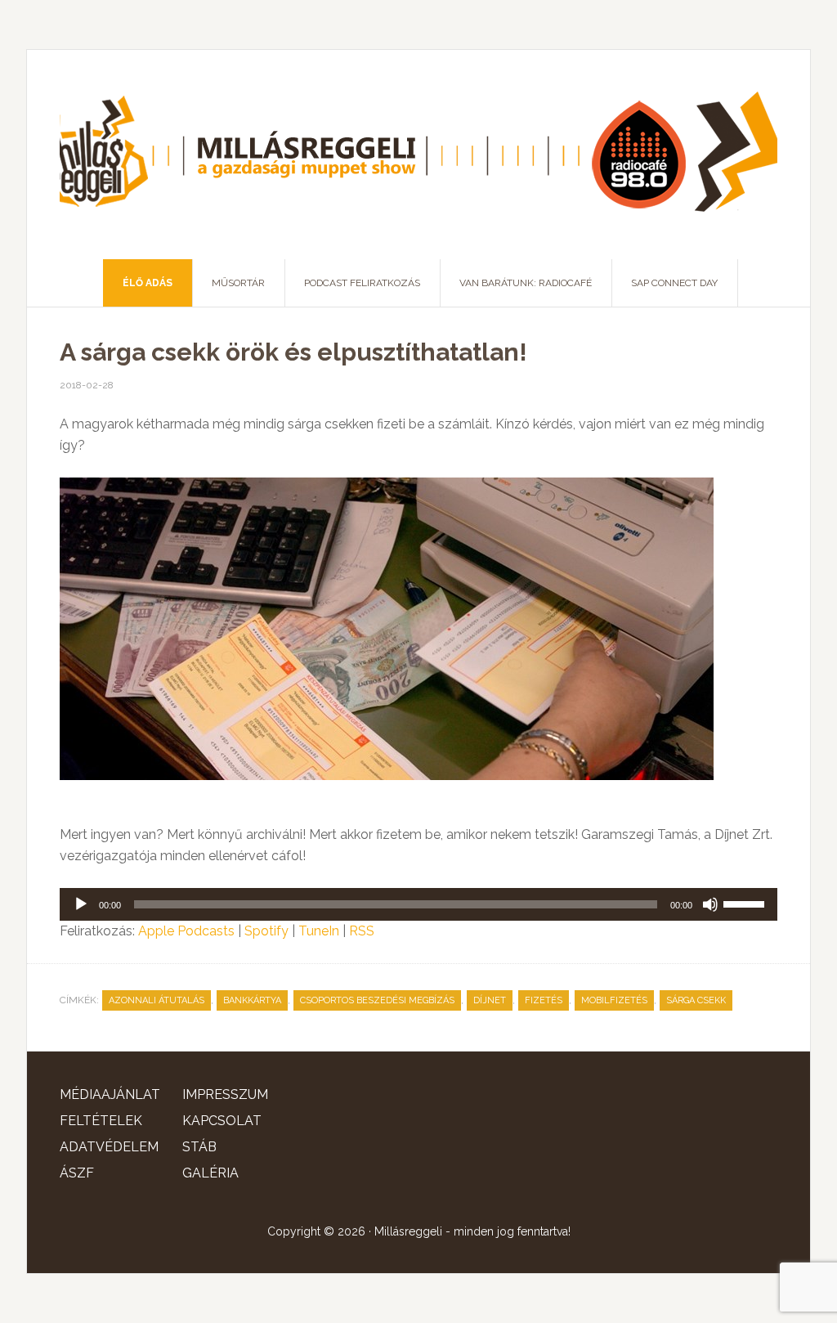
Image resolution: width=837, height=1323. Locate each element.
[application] (418, 904)
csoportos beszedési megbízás (377, 1000)
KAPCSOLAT (222, 1120)
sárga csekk (696, 1000)
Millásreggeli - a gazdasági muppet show (418, 154)
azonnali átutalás (156, 1000)
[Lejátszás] (81, 904)
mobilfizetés (614, 1000)
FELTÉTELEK (101, 1120)
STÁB (199, 1147)
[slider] (746, 902)
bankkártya (252, 1000)
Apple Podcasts (186, 931)
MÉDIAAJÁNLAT (110, 1094)
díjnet (489, 1000)
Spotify (266, 931)
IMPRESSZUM (225, 1094)
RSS (361, 931)
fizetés (543, 1000)
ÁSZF (77, 1173)
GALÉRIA (210, 1173)
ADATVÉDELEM (109, 1147)
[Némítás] (710, 904)
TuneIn (318, 931)
